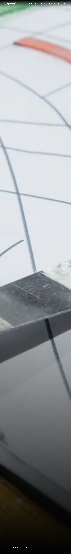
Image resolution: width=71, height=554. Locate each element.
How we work (52, 3)
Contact (65, 3)
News (59, 3)
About (36, 3)
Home (31, 3)
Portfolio (43, 3)
